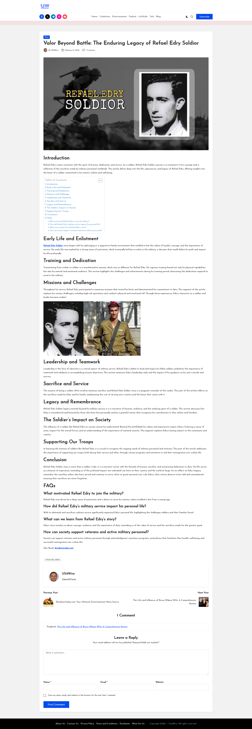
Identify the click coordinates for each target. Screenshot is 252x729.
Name (47, 682)
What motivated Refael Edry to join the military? (69, 221)
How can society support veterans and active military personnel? (76, 230)
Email (103, 682)
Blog (46, 37)
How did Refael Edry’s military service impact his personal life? (75, 224)
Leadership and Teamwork (59, 198)
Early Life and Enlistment (59, 187)
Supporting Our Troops (58, 211)
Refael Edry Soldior (53, 246)
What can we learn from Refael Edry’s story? (68, 227)
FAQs (49, 218)
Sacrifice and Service (56, 201)
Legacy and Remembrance (59, 205)
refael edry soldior (52, 560)
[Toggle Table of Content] (99, 180)
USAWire (68, 573)
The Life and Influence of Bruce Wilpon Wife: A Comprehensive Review (92, 627)
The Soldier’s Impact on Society (61, 208)
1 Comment (90, 50)
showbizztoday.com (64, 548)
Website (160, 682)
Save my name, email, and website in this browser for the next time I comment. (82, 695)
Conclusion (52, 215)
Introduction (52, 184)
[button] (204, 16)
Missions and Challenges (58, 194)
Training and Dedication (58, 191)
